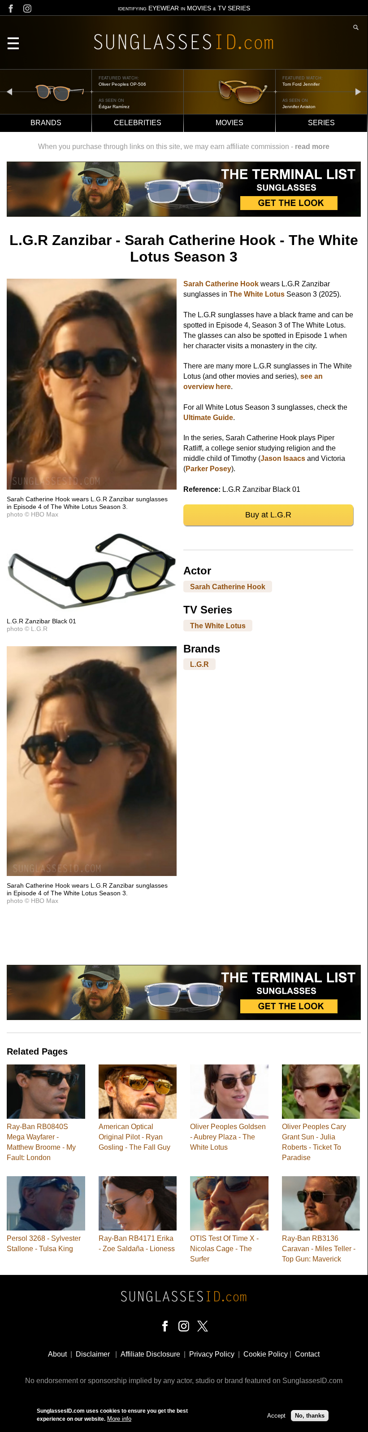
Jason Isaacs (282, 458)
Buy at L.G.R (268, 514)
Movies (229, 123)
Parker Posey (208, 469)
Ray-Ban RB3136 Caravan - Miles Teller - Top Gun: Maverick (318, 1249)
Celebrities (137, 123)
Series (321, 123)
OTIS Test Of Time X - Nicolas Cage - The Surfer (224, 1249)
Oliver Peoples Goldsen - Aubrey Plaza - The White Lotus (228, 1137)
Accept (276, 1415)
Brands (45, 123)
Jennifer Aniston (299, 106)
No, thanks (310, 1415)
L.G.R (199, 664)
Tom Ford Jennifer (301, 84)
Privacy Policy (211, 1354)
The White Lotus (257, 294)
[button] (92, 487)
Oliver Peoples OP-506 (122, 84)
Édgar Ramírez (114, 106)
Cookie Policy (265, 1354)
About (57, 1354)
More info (119, 1418)
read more (312, 146)
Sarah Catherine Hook (221, 284)
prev (9, 91)
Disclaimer (93, 1354)
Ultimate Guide (208, 417)
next (358, 91)
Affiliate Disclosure (150, 1354)
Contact (307, 1354)
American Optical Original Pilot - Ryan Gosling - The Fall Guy (134, 1137)
